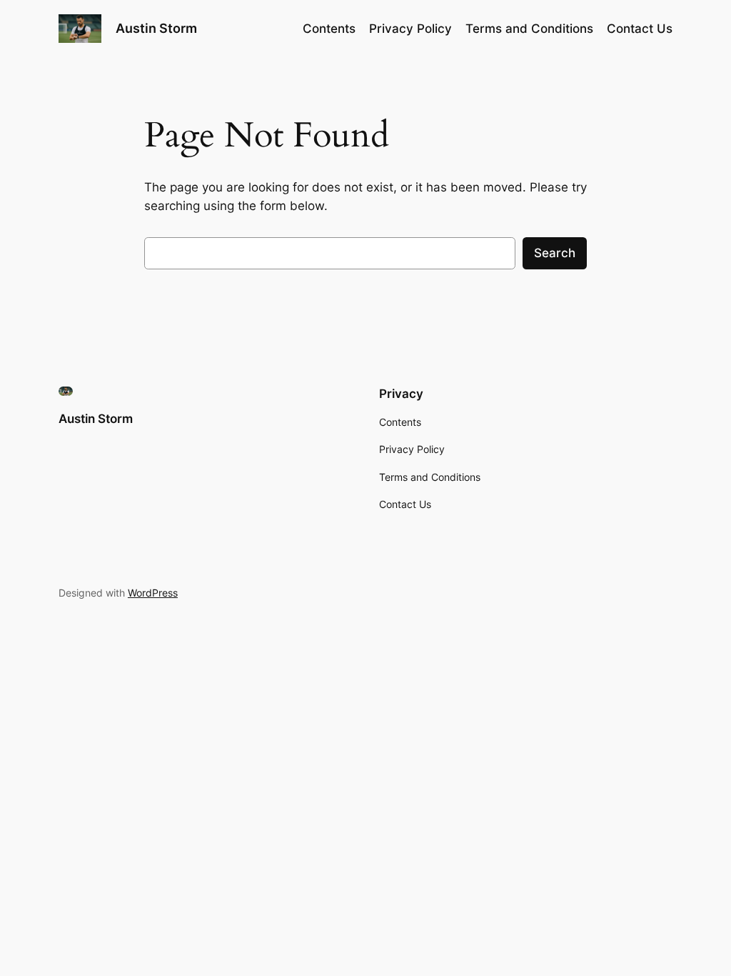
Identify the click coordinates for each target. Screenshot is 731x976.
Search (554, 253)
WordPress (153, 593)
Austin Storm (156, 28)
